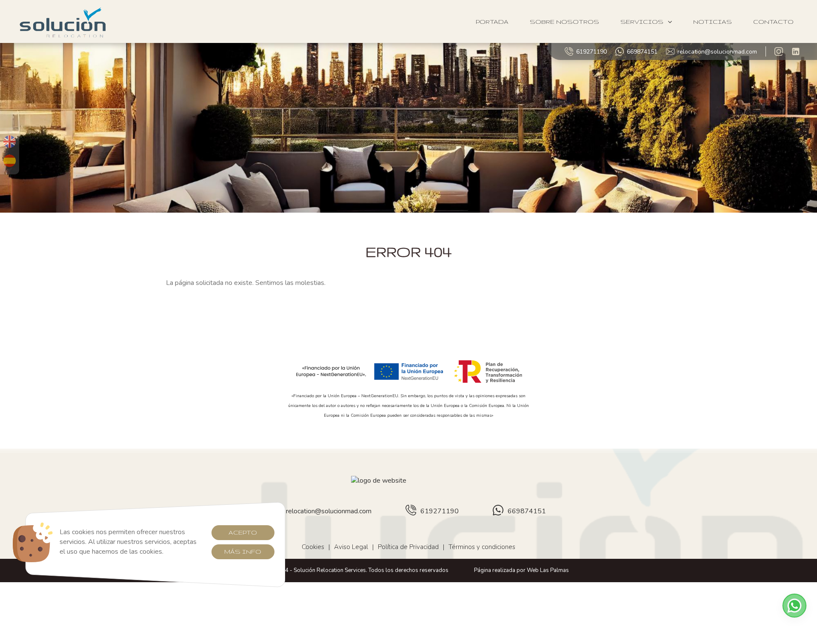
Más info (242, 551)
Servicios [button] (641, 21)
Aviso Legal (351, 547)
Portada (492, 21)
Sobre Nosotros (564, 21)
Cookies (313, 547)
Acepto (243, 532)
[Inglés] (9, 141)
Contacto (773, 21)
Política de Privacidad (408, 547)
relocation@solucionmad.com (717, 52)
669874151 (642, 52)
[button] (794, 605)
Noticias (712, 21)
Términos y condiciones (481, 547)
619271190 (591, 52)
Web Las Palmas (548, 570)
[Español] (9, 160)
